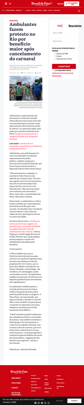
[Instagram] (10, 4)
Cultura (28, 10)
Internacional (35, 378)
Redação (39, 73)
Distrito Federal (47, 383)
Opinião (34, 10)
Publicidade (16, 383)
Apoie (3, 10)
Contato (14, 388)
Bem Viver (34, 384)
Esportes (39, 10)
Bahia (46, 375)
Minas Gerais (48, 388)
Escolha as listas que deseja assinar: (63, 49)
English (60, 4)
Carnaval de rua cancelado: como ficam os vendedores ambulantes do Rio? (25, 146)
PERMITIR (74, 401)
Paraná (58, 375)
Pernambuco (60, 379)
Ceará (46, 379)
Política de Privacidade (16, 394)
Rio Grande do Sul (60, 387)
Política (50, 10)
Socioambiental (36, 387)
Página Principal (10, 10)
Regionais (18, 10)
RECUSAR (59, 401)
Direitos (33, 381)
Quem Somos (57, 10)
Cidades (45, 10)
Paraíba (47, 392)
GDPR (13, 402)
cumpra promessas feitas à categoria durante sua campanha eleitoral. (23, 136)
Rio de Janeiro (60, 383)
